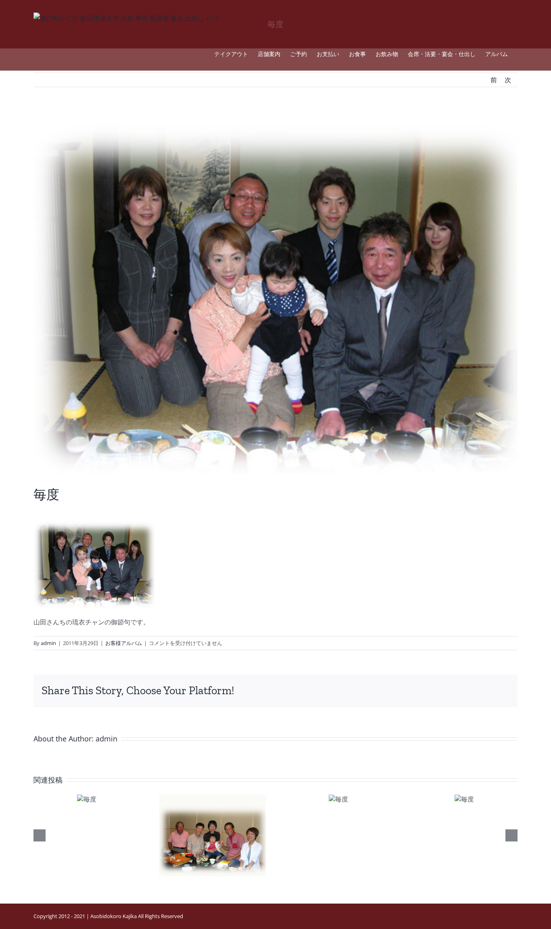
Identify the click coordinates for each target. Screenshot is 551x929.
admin (48, 643)
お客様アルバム (123, 643)
